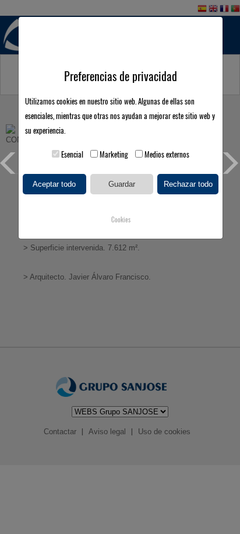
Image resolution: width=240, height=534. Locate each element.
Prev (11, 163)
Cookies (120, 219)
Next (229, 163)
